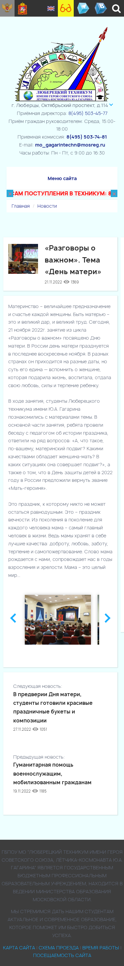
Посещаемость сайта (62, 955)
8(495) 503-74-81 (86, 137)
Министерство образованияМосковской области (22, 8)
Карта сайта (19, 947)
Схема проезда (59, 947)
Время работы (100, 947)
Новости (47, 206)
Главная (21, 206)
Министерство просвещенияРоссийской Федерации (7, 8)
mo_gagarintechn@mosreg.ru (70, 145)
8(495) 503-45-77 (87, 113)
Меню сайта (62, 178)
